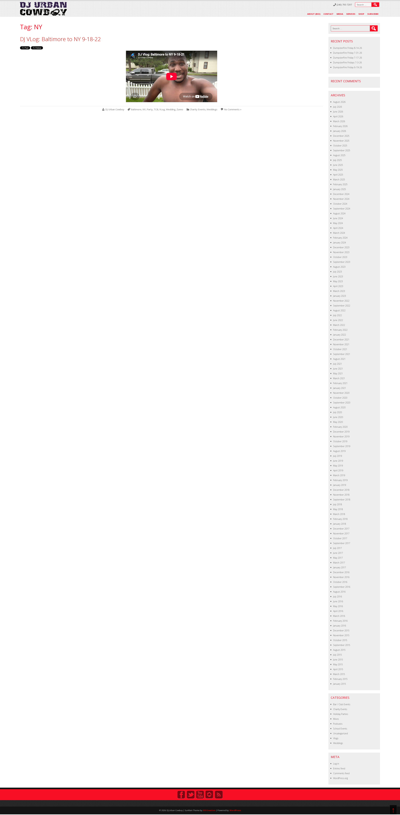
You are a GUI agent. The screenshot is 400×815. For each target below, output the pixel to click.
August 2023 (339, 266)
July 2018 (337, 504)
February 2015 (340, 678)
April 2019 (338, 470)
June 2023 (338, 276)
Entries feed (339, 768)
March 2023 (339, 291)
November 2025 (341, 140)
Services (350, 14)
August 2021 (339, 358)
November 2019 (341, 436)
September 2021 (341, 354)
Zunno (180, 109)
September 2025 (341, 150)
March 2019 (339, 475)
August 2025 (339, 155)
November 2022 (341, 300)
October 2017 (340, 538)
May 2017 (338, 557)
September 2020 (341, 402)
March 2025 (339, 179)
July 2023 (337, 271)
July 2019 (337, 455)
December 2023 (341, 247)
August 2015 (339, 649)
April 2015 (338, 669)
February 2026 (340, 126)
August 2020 (339, 407)
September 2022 (341, 305)
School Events (340, 728)
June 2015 (338, 659)
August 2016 (339, 591)
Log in (336, 763)
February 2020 (340, 426)
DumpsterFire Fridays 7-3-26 (347, 62)
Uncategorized (340, 733)
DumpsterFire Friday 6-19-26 (347, 67)
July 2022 (337, 315)
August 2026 (339, 101)
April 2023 (338, 286)
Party (150, 109)
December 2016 (341, 572)
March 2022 (339, 324)
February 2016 (340, 620)
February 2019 (340, 480)
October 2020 (340, 397)
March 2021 (339, 378)
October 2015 (340, 640)
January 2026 (339, 131)
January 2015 (339, 683)
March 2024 (339, 232)
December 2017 (341, 528)
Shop (361, 14)
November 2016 (341, 577)
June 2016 (338, 601)
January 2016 (339, 625)
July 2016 (337, 596)
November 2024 (341, 198)
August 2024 (339, 213)
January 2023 (339, 295)
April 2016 (338, 611)
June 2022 (338, 320)
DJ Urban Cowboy (114, 109)
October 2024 (340, 203)
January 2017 (339, 567)
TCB (156, 109)
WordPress (235, 810)
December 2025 (341, 135)
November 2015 (341, 635)
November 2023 (341, 252)
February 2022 (340, 329)
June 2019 (338, 460)
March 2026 (339, 121)
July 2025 (337, 160)
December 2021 (341, 339)
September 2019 (341, 446)
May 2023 (338, 281)
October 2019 (340, 441)
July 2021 (337, 363)
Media (340, 14)
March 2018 (339, 514)
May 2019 (338, 465)
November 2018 (341, 494)
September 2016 (341, 586)
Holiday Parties (340, 714)
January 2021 (339, 388)
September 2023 (341, 261)
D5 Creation (209, 810)
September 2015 (341, 645)
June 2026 (338, 111)
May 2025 (338, 169)
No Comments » (232, 109)
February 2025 (340, 184)
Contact (328, 14)
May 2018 (338, 509)
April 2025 (338, 174)
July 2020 (337, 412)
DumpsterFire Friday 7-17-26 (347, 57)
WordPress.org (340, 778)
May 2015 (338, 664)
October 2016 (340, 582)
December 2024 (341, 194)
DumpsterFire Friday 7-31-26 (347, 52)
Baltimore (136, 109)
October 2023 (340, 257)
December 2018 (341, 489)
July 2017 (337, 548)
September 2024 (341, 208)
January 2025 (339, 189)
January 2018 (339, 523)
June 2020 (338, 417)
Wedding (170, 109)
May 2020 (338, 421)
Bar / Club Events (341, 704)
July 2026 (337, 106)
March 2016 (339, 615)
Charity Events (197, 109)
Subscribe (372, 14)
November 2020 (341, 392)
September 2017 (341, 543)
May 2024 (338, 223)
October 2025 (340, 145)
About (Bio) (313, 14)
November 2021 (341, 344)
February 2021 (340, 383)
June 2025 (338, 164)
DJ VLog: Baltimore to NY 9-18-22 (60, 39)
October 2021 (340, 349)
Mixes (336, 718)
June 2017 (338, 552)
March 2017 (339, 562)
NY (144, 109)
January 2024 (339, 242)
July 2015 (337, 654)
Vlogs (335, 738)
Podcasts (337, 723)
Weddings (212, 109)
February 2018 (340, 518)
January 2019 (339, 485)
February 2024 (340, 237)
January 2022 (339, 334)
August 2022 (339, 310)
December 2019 (341, 431)
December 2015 (341, 630)
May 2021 (338, 373)
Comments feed (341, 773)
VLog (162, 109)
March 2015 (339, 674)
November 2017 (341, 533)
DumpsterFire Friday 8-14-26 (347, 47)
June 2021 (338, 368)
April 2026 (338, 116)
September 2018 (341, 499)
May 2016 (338, 606)
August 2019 (339, 451)
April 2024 (338, 228)
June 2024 (338, 218)
